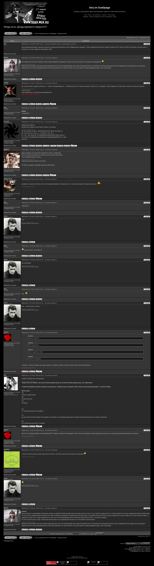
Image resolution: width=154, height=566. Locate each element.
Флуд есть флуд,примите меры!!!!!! (25, 26)
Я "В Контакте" (26, 90)
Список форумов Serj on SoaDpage (45, 33)
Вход (114, 16)
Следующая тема (144, 37)
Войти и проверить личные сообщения (101, 16)
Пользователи (97, 15)
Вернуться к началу (10, 53)
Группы (104, 15)
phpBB (73, 558)
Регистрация (111, 15)
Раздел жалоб (62, 33)
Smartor (81, 556)
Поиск (89, 15)
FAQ (85, 15)
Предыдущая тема (132, 37)
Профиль (85, 16)
